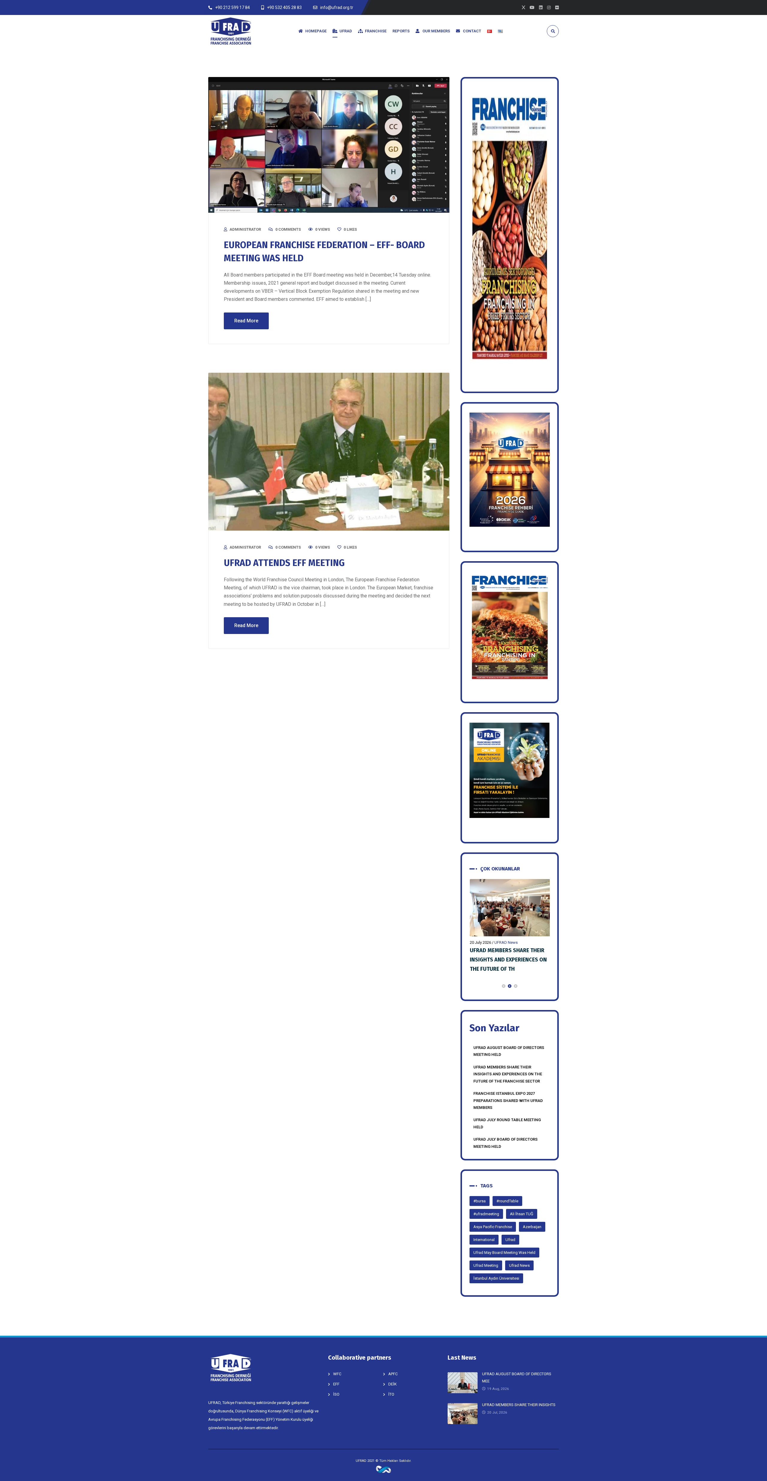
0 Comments (288, 229)
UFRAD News (506, 942)
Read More (246, 321)
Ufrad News (519, 1265)
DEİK (392, 1384)
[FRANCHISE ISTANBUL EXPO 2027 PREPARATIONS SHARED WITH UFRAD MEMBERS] (510, 908)
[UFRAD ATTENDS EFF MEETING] (328, 452)
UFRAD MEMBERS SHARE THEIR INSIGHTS (518, 1405)
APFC (393, 1374)
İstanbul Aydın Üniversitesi (496, 1278)
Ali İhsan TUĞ (521, 1214)
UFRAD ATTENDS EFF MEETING (284, 563)
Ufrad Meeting (485, 1265)
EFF (336, 1384)
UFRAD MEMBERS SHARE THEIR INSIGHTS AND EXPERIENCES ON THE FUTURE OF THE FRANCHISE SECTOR (507, 1074)
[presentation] (472, 986)
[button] (503, 986)
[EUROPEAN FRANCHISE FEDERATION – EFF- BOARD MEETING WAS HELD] (328, 145)
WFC (337, 1374)
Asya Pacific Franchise (492, 1227)
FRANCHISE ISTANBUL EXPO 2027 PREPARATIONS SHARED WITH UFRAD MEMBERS (510, 959)
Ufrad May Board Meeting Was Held (504, 1252)
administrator (245, 229)
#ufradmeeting (486, 1214)
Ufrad (510, 1239)
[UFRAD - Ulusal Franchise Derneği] (230, 31)
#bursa (479, 1201)
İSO (336, 1394)
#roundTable (507, 1201)
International (484, 1239)
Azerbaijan (532, 1227)
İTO (391, 1394)
